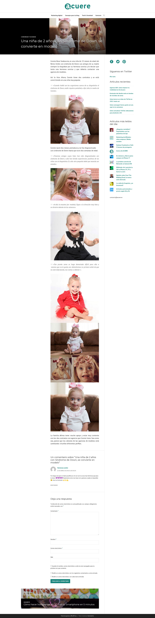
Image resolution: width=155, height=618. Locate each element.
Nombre (53, 539)
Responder (54, 485)
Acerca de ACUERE (122, 151)
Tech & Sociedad (87, 15)
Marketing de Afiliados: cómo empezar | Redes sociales (123, 139)
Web (52, 557)
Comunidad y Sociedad (28, 37)
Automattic (91, 616)
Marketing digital (56, 15)
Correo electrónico (57, 548)
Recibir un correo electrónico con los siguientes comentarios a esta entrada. (75, 573)
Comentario (54, 511)
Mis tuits (113, 76)
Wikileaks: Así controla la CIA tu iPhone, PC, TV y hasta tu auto (124, 169)
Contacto (98, 15)
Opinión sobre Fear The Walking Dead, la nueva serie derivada (123, 177)
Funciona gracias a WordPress (69, 616)
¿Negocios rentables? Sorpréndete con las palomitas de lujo (123, 131)
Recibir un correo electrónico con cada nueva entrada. (68, 577)
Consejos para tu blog (72, 15)
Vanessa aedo (62, 468)
